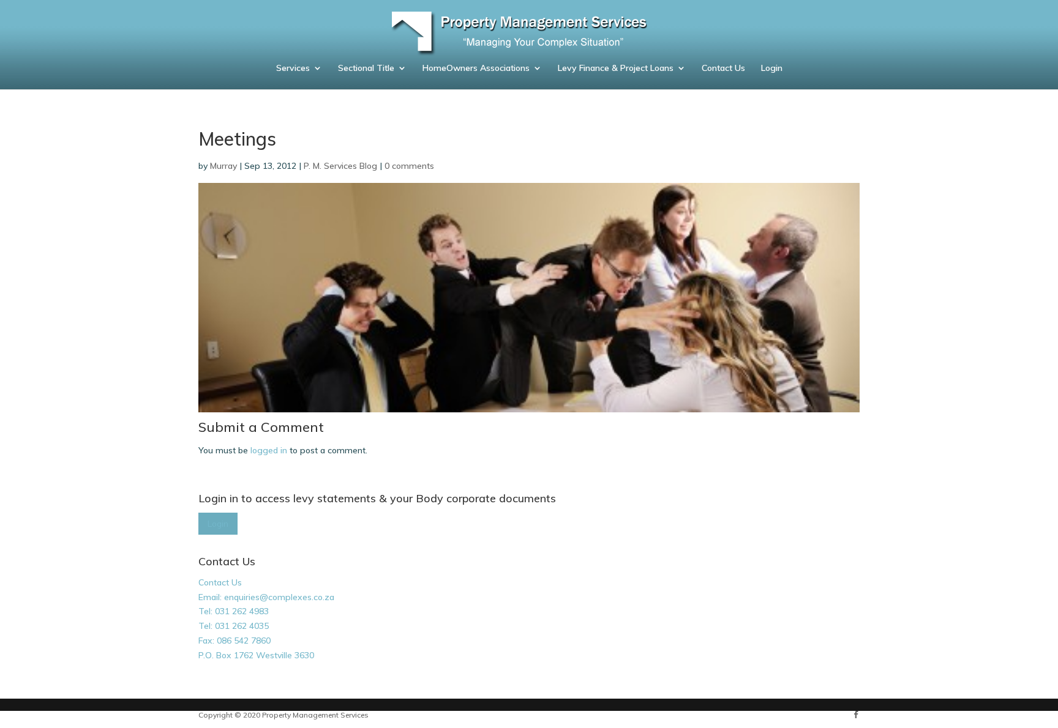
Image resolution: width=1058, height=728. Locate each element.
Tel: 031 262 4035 (233, 625)
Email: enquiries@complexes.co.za (266, 597)
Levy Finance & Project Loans (615, 68)
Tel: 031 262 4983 (233, 611)
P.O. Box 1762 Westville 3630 (256, 655)
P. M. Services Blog (340, 165)
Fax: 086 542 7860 (234, 640)
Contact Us (723, 68)
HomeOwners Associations (476, 68)
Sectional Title (366, 68)
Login (771, 68)
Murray (223, 165)
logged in (268, 450)
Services (293, 68)
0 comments (409, 165)
